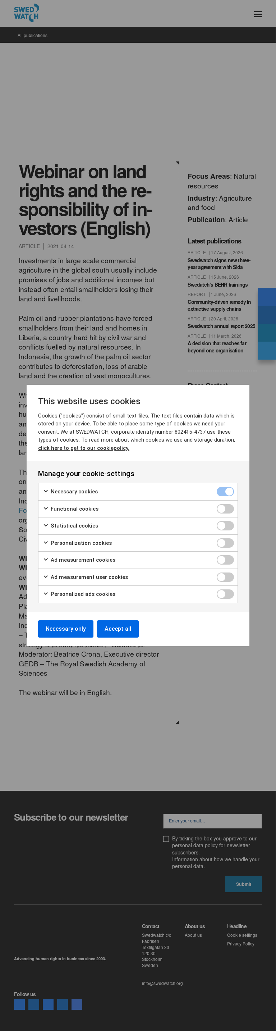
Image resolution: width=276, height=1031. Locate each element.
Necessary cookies (73, 491)
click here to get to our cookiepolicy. (83, 448)
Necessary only (66, 628)
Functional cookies (73, 509)
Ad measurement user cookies (88, 577)
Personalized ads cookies (82, 594)
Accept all (118, 628)
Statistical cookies (73, 526)
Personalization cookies (80, 543)
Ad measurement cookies (82, 560)
